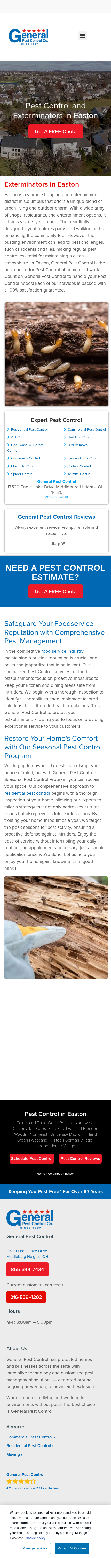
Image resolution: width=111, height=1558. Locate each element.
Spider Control (22, 473)
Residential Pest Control (29, 429)
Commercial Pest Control (87, 429)
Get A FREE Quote (55, 131)
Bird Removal (78, 444)
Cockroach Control (25, 458)
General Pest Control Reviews (56, 516)
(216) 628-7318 (56, 497)
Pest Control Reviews (80, 1158)
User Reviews (48, 1488)
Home (41, 1173)
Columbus (55, 1173)
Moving (13, 1454)
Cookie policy (35, 1537)
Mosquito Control (24, 466)
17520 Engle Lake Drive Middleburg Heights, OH (27, 1253)
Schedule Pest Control (31, 1158)
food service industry (62, 651)
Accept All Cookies (72, 1548)
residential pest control (27, 793)
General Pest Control (56, 481)
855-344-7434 (27, 1269)
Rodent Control (79, 466)
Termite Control (79, 473)
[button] (82, 35)
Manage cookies (34, 1548)
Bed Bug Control (80, 437)
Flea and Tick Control (84, 458)
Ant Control (19, 437)
